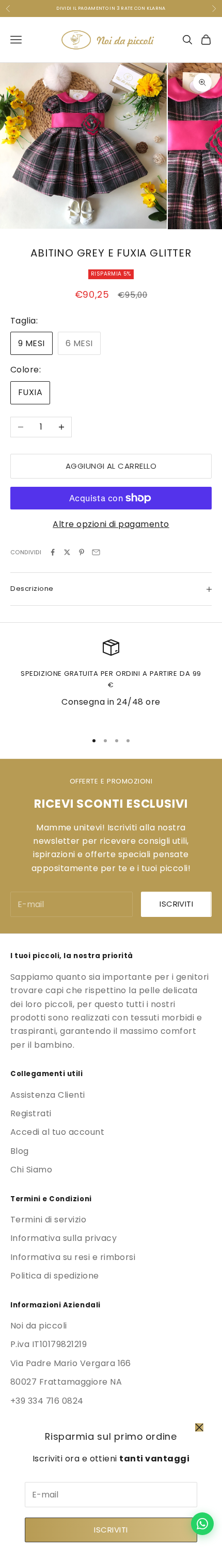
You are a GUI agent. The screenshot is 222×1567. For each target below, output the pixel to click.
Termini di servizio (48, 1219)
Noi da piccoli (38, 1326)
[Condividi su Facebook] (53, 552)
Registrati (31, 1113)
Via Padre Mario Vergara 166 (70, 1363)
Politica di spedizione (54, 1276)
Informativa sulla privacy (63, 1238)
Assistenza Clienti (47, 1095)
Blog (19, 1151)
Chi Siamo (31, 1170)
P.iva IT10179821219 (48, 1344)
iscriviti (176, 903)
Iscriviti (111, 1529)
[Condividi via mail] (96, 552)
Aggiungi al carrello (111, 466)
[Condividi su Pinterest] (81, 552)
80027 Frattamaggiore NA (66, 1382)
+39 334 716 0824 (47, 1401)
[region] (111, 681)
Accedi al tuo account (57, 1132)
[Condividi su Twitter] (67, 552)
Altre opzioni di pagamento (111, 524)
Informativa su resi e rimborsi (72, 1257)
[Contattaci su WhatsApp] (202, 1523)
